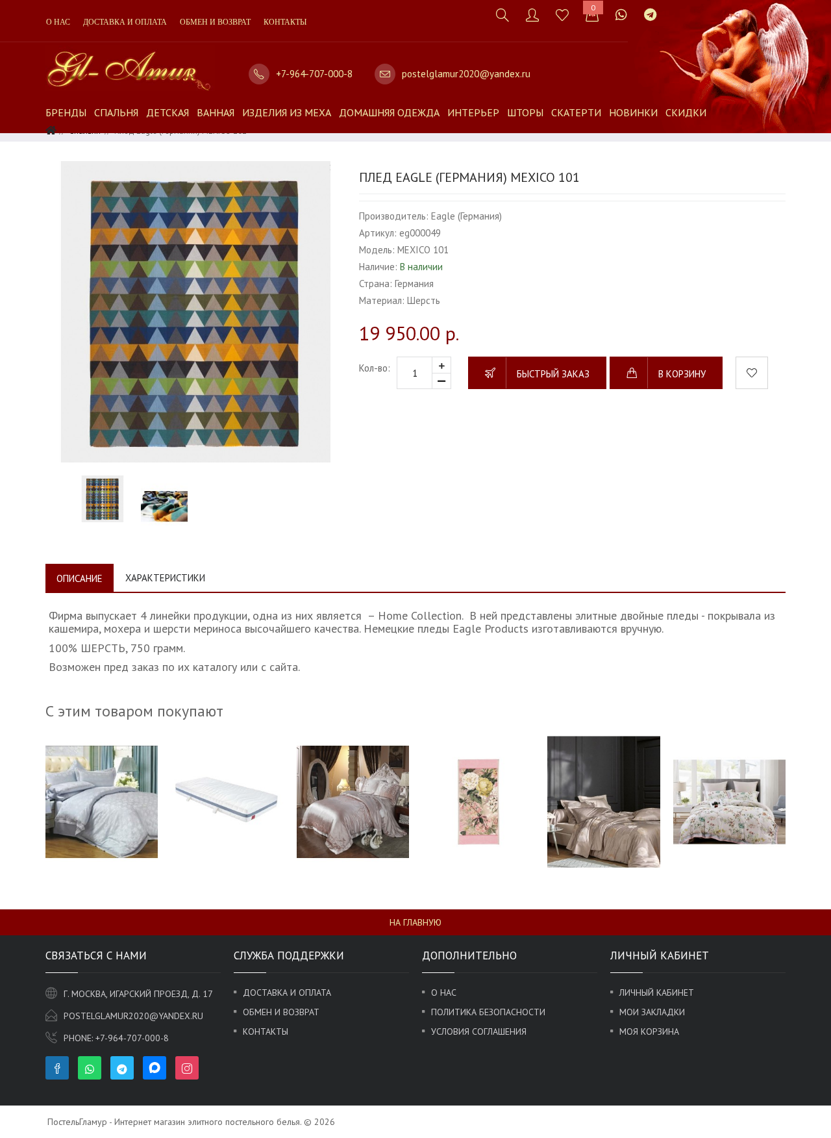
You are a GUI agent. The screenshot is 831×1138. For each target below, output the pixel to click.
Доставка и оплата (125, 22)
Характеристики (165, 578)
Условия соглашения (479, 1031)
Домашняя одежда (389, 112)
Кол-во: (374, 368)
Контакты (285, 22)
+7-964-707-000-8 (314, 74)
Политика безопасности (488, 1012)
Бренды (65, 112)
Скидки (685, 112)
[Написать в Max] (673, 8)
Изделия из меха (286, 112)
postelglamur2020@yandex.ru (466, 74)
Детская (167, 112)
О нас (58, 22)
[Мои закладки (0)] (562, 14)
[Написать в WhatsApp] (621, 14)
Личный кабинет (656, 992)
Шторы (525, 112)
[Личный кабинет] (532, 14)
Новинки (633, 112)
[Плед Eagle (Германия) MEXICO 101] (195, 311)
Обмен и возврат (215, 22)
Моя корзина (649, 1031)
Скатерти (576, 112)
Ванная (215, 112)
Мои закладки (652, 1012)
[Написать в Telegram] (650, 14)
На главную (415, 922)
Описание (79, 578)
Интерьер (473, 112)
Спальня (116, 112)
